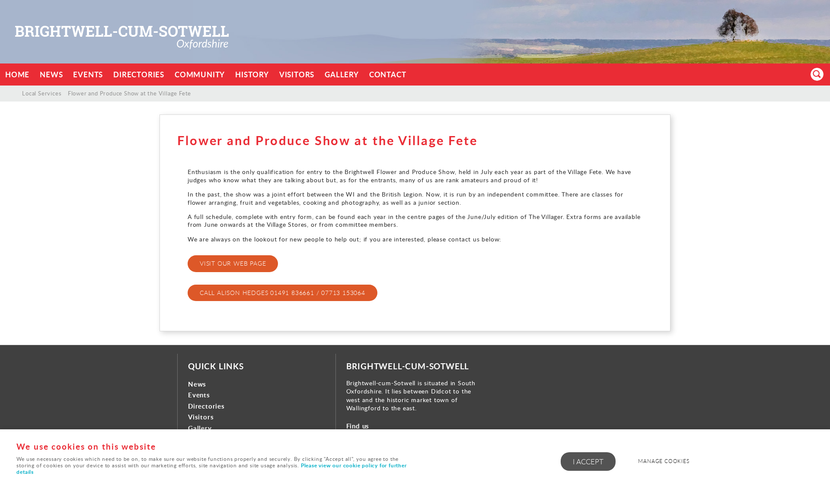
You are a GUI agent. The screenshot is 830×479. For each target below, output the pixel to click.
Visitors (296, 74)
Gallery (342, 74)
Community (200, 74)
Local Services (41, 93)
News (51, 74)
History (252, 74)
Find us (358, 426)
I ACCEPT (588, 461)
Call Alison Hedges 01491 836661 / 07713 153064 (282, 293)
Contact (387, 74)
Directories (138, 74)
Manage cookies (663, 461)
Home (17, 74)
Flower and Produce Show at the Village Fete (129, 93)
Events (88, 74)
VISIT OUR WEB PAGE (233, 263)
